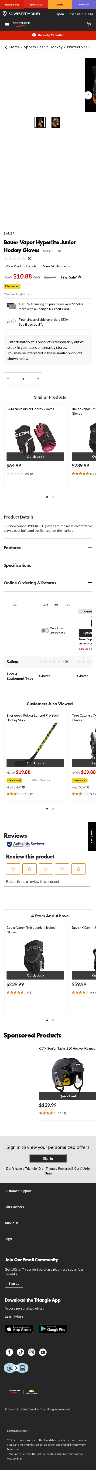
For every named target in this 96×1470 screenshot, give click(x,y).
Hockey (56, 47)
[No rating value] (16, 258)
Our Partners (14, 1207)
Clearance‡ (12, 286)
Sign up (14, 1283)
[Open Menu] (7, 25)
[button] (35, 456)
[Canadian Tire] (12, 4)
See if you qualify (31, 324)
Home (14, 47)
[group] (19, 779)
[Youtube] (43, 1352)
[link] (20, 258)
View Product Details (21, 266)
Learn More (14, 1316)
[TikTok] (20, 1352)
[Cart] (89, 24)
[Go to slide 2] (56, 122)
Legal (8, 1239)
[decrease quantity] (8, 379)
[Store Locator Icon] (4, 14)
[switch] (47, 630)
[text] (35, 474)
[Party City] (84, 4)
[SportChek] (36, 4)
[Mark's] (60, 4)
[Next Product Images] (88, 95)
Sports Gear (34, 47)
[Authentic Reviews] (26, 844)
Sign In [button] (48, 1158)
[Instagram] (31, 1352)
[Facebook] (9, 1352)
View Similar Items (56, 266)
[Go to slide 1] (40, 122)
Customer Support (18, 1191)
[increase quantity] (38, 379)
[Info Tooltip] (79, 277)
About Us (11, 1223)
